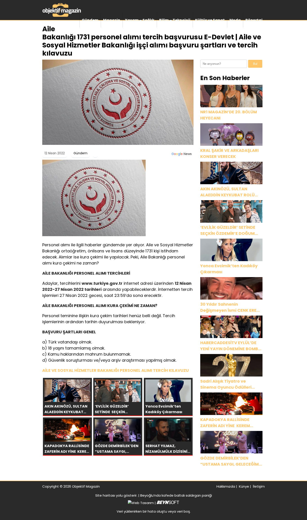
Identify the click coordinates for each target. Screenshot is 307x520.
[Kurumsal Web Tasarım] (168, 502)
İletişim (259, 486)
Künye (244, 486)
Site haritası (105, 495)
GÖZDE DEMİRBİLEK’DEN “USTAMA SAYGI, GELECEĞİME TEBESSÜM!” (230, 461)
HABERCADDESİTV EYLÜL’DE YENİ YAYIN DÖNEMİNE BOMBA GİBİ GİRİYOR (230, 346)
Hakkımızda (225, 486)
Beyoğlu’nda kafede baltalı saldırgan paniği (176, 495)
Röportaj (254, 20)
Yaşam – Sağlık (139, 20)
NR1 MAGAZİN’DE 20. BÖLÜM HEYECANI (228, 115)
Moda (235, 20)
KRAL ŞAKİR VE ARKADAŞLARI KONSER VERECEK (229, 153)
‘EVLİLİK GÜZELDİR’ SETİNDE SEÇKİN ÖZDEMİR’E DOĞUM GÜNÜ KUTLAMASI (228, 230)
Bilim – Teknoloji (174, 20)
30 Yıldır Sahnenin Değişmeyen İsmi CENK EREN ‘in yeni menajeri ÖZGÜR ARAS (229, 307)
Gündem (90, 20)
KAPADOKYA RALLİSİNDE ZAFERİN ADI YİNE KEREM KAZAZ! (225, 423)
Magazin (111, 20)
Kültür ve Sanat (210, 20)
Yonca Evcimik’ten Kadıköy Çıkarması (229, 269)
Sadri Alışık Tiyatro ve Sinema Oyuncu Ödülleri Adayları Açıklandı (225, 384)
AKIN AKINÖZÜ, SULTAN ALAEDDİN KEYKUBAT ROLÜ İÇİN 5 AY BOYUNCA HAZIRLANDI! (227, 192)
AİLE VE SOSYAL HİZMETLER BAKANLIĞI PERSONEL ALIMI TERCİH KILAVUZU (115, 370)
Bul (255, 63)
